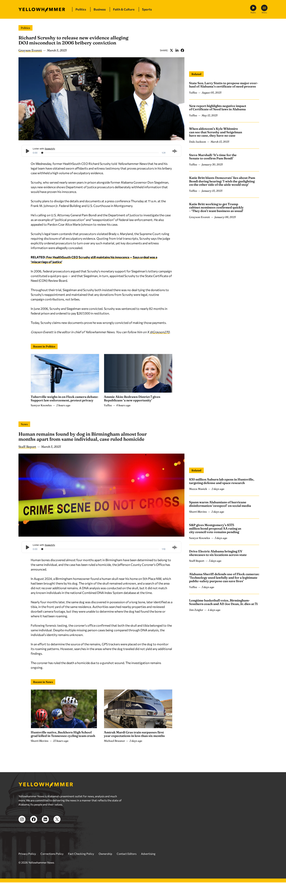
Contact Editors (126, 853)
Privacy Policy (27, 853)
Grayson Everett (30, 50)
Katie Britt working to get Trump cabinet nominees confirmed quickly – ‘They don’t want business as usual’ (216, 207)
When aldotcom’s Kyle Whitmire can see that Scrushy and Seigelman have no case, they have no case (215, 132)
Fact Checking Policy (81, 853)
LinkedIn (177, 50)
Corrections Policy (51, 853)
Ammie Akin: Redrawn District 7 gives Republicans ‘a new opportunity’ (132, 398)
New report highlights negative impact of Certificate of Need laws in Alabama (217, 107)
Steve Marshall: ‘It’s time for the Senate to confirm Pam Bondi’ (213, 156)
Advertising (148, 853)
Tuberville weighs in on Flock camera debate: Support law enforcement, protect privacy (64, 398)
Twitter (171, 50)
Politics (25, 28)
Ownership (105, 853)
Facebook (182, 50)
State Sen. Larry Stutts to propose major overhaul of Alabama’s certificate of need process (223, 84)
